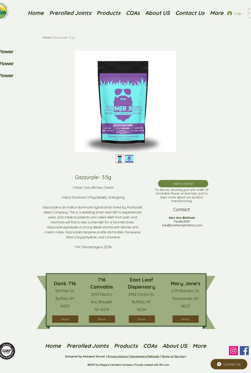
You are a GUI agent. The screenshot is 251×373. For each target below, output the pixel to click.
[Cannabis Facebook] (244, 350)
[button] (157, 13)
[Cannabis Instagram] (233, 350)
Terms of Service (173, 356)
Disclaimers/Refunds (144, 356)
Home (47, 37)
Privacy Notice (118, 356)
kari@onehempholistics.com (182, 225)
